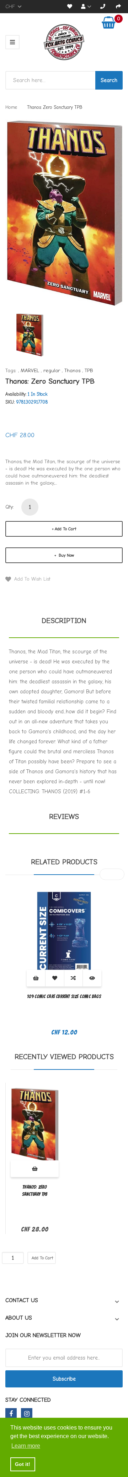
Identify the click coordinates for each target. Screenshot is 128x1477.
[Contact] (102, 6)
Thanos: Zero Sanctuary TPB (35, 1191)
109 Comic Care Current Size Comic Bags (64, 996)
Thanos (72, 371)
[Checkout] (118, 6)
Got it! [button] (22, 1464)
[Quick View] (92, 978)
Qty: (9, 507)
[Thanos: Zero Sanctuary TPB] (29, 335)
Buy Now (65, 555)
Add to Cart (65, 528)
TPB (89, 371)
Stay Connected (28, 1400)
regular (51, 371)
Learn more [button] (25, 1446)
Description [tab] (64, 621)
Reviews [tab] (64, 817)
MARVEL (30, 371)
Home (11, 107)
